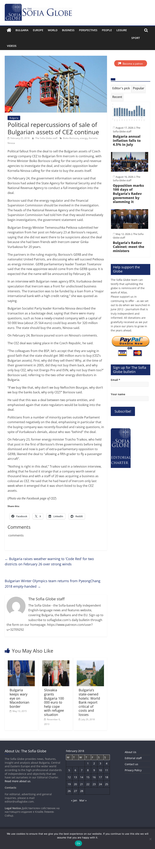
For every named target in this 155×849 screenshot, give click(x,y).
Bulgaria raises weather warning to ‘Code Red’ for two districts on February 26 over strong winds (49, 561)
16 (94, 777)
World (52, 30)
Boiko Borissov (70, 138)
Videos (11, 46)
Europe (38, 30)
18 (106, 777)
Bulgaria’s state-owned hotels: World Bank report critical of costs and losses (89, 702)
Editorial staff (133, 758)
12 (69, 777)
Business (68, 30)
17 (100, 777)
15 (87, 777)
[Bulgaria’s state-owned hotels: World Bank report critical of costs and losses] (90, 663)
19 (69, 784)
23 (94, 784)
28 (81, 791)
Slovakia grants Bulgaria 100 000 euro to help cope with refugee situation (54, 702)
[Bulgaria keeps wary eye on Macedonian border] (21, 663)
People (107, 30)
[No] (150, 839)
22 (87, 784)
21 (81, 784)
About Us (130, 752)
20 (75, 784)
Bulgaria (22, 30)
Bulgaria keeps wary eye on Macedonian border (19, 698)
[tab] (121, 89)
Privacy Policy (133, 770)
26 (69, 791)
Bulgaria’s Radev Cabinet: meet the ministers (128, 246)
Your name (118, 394)
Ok (78, 843)
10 (100, 770)
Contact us (131, 764)
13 (75, 777)
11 (106, 770)
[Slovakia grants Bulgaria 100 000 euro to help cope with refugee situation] (55, 663)
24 (100, 784)
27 (75, 791)
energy (83, 138)
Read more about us (17, 781)
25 (106, 784)
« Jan (74, 800)
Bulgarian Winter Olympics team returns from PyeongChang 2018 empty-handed (52, 584)
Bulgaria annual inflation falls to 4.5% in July (127, 140)
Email (115, 380)
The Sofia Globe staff (46, 138)
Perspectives (88, 30)
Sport (135, 38)
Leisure (121, 30)
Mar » (83, 800)
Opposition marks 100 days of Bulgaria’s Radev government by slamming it (128, 193)
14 (81, 777)
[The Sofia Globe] (9, 30)
